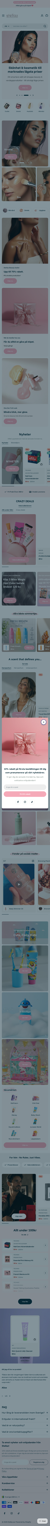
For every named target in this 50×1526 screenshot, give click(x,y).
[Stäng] (43, 722)
